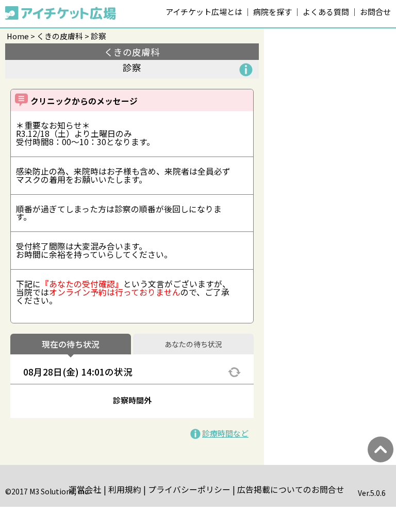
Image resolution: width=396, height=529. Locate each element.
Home (18, 35)
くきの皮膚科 (60, 35)
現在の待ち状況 (71, 344)
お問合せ (375, 11)
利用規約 (124, 489)
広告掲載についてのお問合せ (290, 489)
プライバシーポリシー (189, 489)
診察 (98, 35)
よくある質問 (326, 11)
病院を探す (272, 11)
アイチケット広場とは (204, 11)
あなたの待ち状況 (193, 344)
